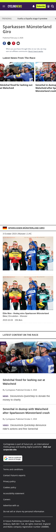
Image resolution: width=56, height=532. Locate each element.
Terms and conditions (13, 469)
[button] (52, 6)
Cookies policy (9, 487)
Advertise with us (11, 505)
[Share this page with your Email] (18, 43)
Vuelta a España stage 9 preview (32, 18)
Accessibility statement (13, 493)
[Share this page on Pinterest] (13, 43)
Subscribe (41, 6)
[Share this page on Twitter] (9, 43)
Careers (6, 499)
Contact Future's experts (14, 475)
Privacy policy (9, 481)
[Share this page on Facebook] (4, 43)
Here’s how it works (35, 51)
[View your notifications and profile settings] (33, 6)
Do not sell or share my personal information (23, 511)
